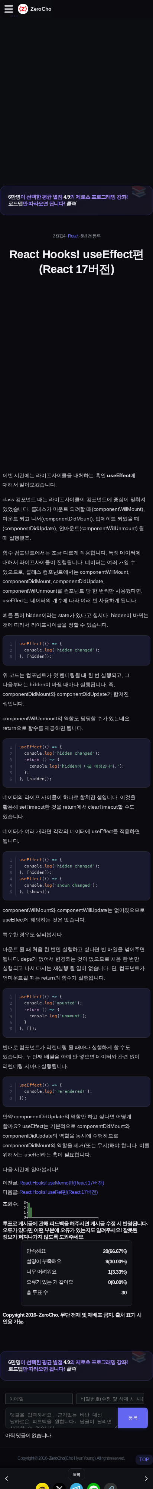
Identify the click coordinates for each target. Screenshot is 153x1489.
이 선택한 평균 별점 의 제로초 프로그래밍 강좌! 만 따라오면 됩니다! (68, 200)
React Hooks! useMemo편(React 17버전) (61, 1183)
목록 (76, 1474)
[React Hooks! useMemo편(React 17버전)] (7, 1478)
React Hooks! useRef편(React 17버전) (58, 1192)
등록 (133, 1418)
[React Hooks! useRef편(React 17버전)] (146, 1478)
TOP (144, 1459)
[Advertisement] (76, 94)
